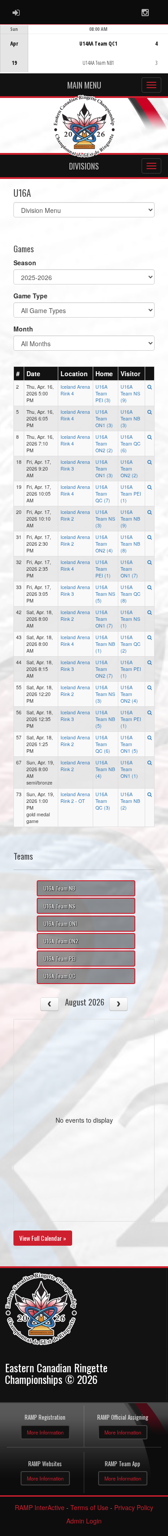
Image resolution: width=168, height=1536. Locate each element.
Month (23, 328)
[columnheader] (19, 373)
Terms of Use (89, 1507)
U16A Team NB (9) (130, 519)
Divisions (84, 166)
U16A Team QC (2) (131, 644)
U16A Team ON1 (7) (129, 569)
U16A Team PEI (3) (103, 393)
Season (24, 262)
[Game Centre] (84, 55)
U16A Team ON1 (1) (129, 769)
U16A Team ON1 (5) (129, 744)
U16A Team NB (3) (130, 418)
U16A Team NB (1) (105, 644)
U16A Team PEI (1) (131, 494)
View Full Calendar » (42, 1238)
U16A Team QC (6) (131, 443)
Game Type (30, 295)
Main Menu (84, 85)
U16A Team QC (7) (102, 494)
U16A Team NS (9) (130, 393)
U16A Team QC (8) (131, 594)
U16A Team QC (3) (102, 801)
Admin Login (84, 1520)
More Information (45, 1432)
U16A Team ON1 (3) (104, 418)
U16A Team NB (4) (105, 769)
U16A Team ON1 (60, 923)
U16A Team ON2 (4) (104, 544)
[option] (84, 48)
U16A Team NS (59, 906)
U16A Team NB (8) (130, 544)
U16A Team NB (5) (105, 719)
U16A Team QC (59, 976)
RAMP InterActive (40, 1507)
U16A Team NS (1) (130, 619)
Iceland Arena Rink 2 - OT (75, 797)
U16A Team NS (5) (105, 594)
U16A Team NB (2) (130, 801)
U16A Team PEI (59, 958)
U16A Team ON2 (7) (104, 669)
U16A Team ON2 (60, 941)
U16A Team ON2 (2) (104, 443)
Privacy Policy (133, 1507)
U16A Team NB (59, 888)
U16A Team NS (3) (105, 519)
